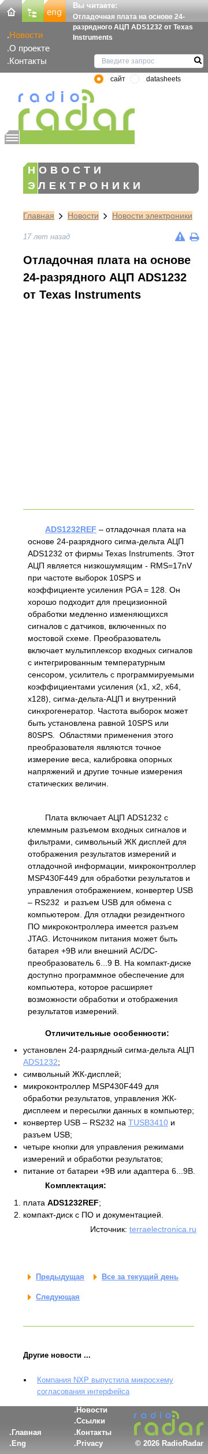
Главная (38, 215)
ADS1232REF (70, 529)
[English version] (55, 10)
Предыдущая (60, 1276)
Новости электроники (152, 215)
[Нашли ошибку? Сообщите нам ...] (180, 236)
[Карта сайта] (33, 10)
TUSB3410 (148, 1122)
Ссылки (90, 1421)
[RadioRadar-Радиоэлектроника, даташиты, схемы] (11, 10)
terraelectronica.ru (162, 1229)
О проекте (29, 48)
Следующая (58, 1297)
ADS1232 (40, 1062)
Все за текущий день (140, 1276)
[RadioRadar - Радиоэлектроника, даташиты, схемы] (70, 109)
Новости (26, 35)
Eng (19, 1443)
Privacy (89, 1443)
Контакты (28, 61)
